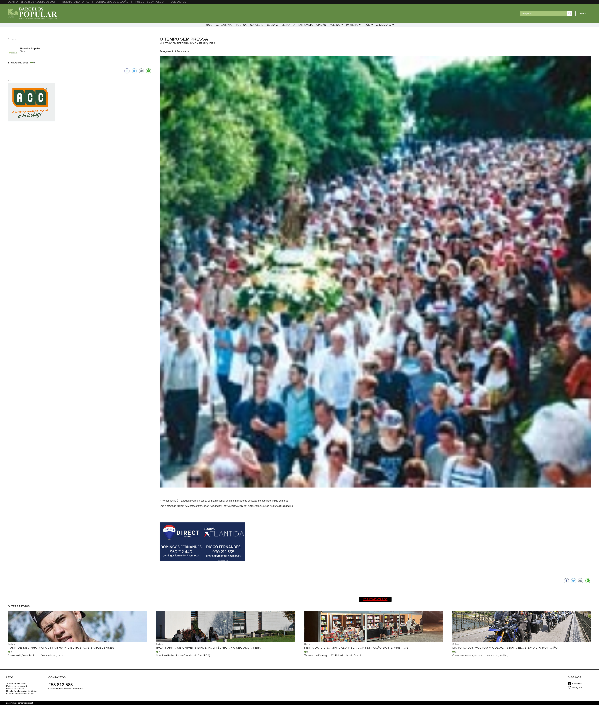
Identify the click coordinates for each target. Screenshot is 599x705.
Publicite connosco (149, 1)
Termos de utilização (16, 683)
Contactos (178, 1)
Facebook (577, 683)
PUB (9, 81)
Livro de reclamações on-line (20, 693)
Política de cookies (15, 688)
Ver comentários (375, 599)
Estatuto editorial (75, 1)
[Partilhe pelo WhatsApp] (587, 580)
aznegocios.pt (27, 703)
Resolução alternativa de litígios (21, 691)
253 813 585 (60, 684)
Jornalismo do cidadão (112, 1)
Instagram (577, 687)
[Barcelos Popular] (32, 13)
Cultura (11, 644)
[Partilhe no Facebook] (566, 580)
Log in (583, 13)
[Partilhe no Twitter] (573, 580)
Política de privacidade (17, 686)
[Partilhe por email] (580, 580)
